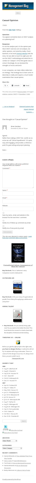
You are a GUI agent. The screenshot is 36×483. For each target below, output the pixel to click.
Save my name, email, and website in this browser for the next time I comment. (15, 216)
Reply (4, 150)
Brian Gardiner (16, 126)
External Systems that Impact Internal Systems (27, 109)
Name (5, 190)
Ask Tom (12, 30)
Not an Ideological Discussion (22, 463)
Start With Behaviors (20, 461)
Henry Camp (8, 461)
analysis (5, 94)
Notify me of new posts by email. (13, 228)
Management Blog (18, 6)
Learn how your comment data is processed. (17, 237)
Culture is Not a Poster (23, 470)
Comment (6, 168)
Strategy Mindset (21, 53)
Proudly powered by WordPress (11, 479)
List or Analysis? (8, 106)
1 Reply (4, 25)
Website (5, 206)
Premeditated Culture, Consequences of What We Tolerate (18, 265)
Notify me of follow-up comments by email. (16, 223)
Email (4, 198)
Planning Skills (22, 92)
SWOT (15, 94)
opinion (10, 94)
